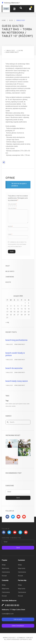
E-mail (10, 234)
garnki (17, 403)
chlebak (10, 403)
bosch (7, 403)
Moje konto (10, 271)
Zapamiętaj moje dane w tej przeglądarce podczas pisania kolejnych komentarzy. (17, 244)
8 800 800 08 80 (12, 605)
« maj (7, 322)
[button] (21, 8)
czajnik (14, 403)
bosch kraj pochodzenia (16, 340)
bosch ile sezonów (14, 368)
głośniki (21, 403)
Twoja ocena (12, 204)
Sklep (8, 266)
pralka (28, 403)
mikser (24, 403)
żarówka (14, 406)
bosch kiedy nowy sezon (17, 381)
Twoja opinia (12, 208)
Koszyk (8, 282)
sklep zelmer (8, 406)
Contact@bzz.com (8, 614)
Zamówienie (10, 277)
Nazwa (10, 226)
